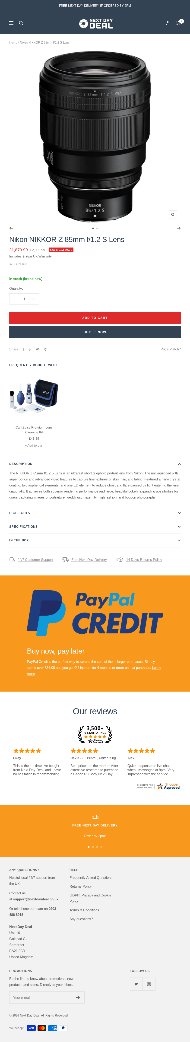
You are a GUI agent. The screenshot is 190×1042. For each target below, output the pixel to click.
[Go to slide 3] (97, 847)
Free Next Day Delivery (89, 560)
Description (20, 464)
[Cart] (178, 23)
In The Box (19, 540)
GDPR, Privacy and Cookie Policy (90, 898)
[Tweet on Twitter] (37, 349)
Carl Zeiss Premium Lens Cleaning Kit (34, 430)
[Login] (168, 23)
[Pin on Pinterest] (30, 349)
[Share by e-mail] (45, 349)
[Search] (21, 23)
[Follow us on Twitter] (136, 984)
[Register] (78, 997)
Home (13, 42)
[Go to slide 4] (101, 847)
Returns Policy (81, 886)
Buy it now (95, 332)
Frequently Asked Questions (91, 878)
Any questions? (81, 919)
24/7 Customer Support (35, 560)
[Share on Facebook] (24, 349)
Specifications (23, 526)
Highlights (19, 513)
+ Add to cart (34, 445)
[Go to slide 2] (97, 228)
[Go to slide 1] (93, 228)
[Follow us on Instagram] (148, 984)
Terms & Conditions (84, 910)
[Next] (179, 228)
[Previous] (11, 228)
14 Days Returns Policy (144, 560)
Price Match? (171, 349)
